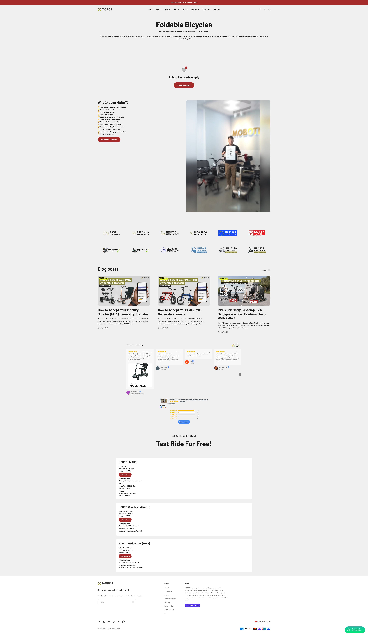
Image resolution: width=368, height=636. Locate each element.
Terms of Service (170, 599)
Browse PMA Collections (109, 139)
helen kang (164, 367)
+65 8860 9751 (131, 565)
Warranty (167, 602)
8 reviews (163, 369)
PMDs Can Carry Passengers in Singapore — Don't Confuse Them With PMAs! (242, 314)
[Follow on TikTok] (113, 621)
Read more (131, 362)
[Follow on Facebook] (99, 621)
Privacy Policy (169, 606)
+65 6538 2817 (126, 495)
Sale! (150, 9)
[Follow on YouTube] (109, 621)
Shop (157, 9)
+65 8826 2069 (131, 493)
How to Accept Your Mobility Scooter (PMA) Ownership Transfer (123, 312)
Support (194, 9)
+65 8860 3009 (131, 529)
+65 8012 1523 (131, 486)
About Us (216, 9)
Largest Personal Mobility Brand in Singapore (184, 2)
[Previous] (162, 2)
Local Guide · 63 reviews (137, 393)
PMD (175, 9)
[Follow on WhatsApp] (123, 621)
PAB (184, 9)
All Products (168, 591)
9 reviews (221, 369)
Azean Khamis (223, 367)
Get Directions (125, 475)
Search (166, 588)
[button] (240, 374)
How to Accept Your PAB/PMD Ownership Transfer (179, 312)
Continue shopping (184, 85)
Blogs (166, 595)
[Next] (205, 2)
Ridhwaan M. (135, 391)
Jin (191, 361)
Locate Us (206, 9)
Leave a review (184, 422)
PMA (166, 9)
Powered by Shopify (114, 628)
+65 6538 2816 (126, 488)
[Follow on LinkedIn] (118, 621)
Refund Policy (169, 609)
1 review (192, 363)
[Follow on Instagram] (104, 621)
